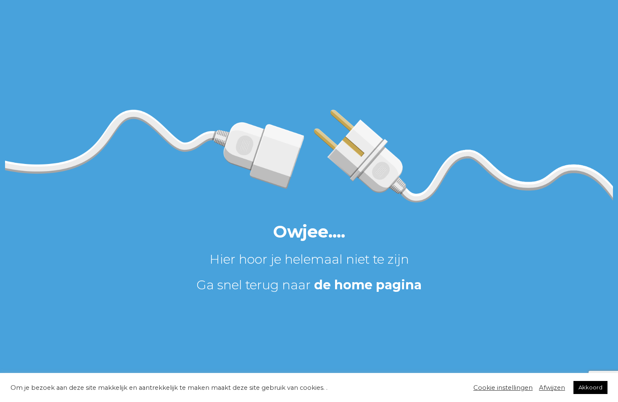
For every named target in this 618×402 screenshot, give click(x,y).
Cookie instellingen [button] (503, 387)
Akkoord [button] (590, 387)
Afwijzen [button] (552, 387)
